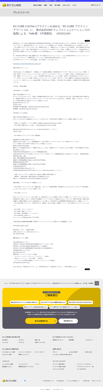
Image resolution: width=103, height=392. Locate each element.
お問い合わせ (57, 349)
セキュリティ (66, 5)
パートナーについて (59, 361)
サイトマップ (42, 389)
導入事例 (57, 5)
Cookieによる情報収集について (73, 380)
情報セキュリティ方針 (96, 380)
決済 (50, 5)
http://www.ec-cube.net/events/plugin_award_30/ (27, 63)
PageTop (97, 282)
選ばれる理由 (37, 5)
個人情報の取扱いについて (48, 380)
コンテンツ (5, 361)
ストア (75, 5)
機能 (45, 5)
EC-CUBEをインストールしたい (63, 337)
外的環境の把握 (86, 380)
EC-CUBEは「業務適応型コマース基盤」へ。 (51, 0)
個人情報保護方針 (60, 380)
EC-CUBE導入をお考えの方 (11, 337)
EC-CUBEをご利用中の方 (10, 349)
